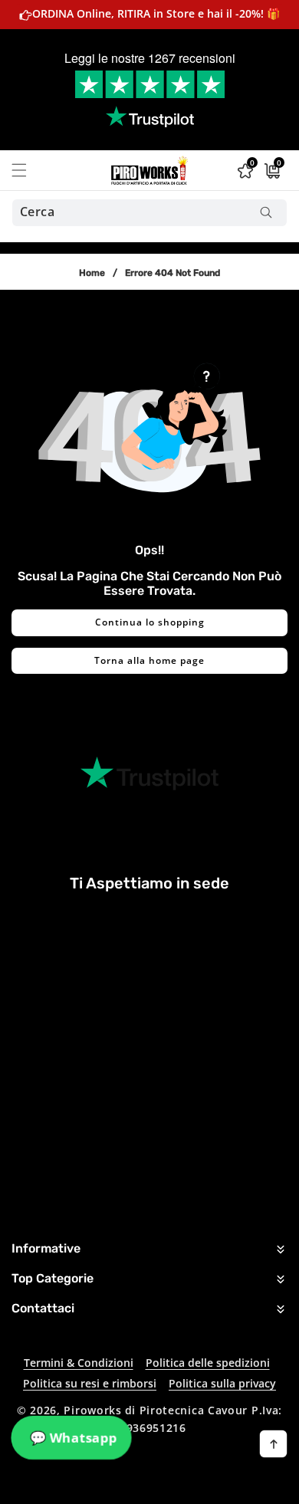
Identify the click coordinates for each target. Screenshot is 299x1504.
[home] (186, 1486)
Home (92, 273)
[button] (28, 170)
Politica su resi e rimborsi (89, 1383)
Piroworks (92, 1410)
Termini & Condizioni (78, 1362)
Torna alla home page (149, 660)
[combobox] (149, 212)
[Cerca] (266, 212)
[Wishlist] (111, 1486)
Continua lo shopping (150, 622)
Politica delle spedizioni (208, 1362)
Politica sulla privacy (222, 1383)
